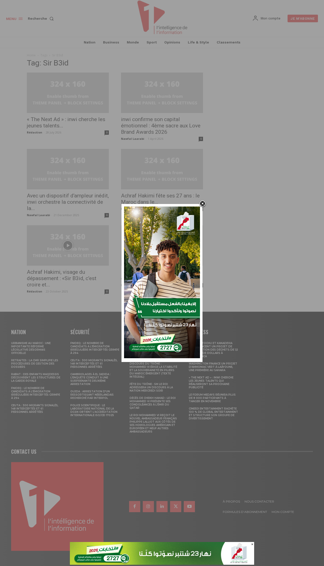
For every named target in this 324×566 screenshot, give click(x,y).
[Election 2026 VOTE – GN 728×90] (162, 563)
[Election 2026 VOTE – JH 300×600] (162, 357)
